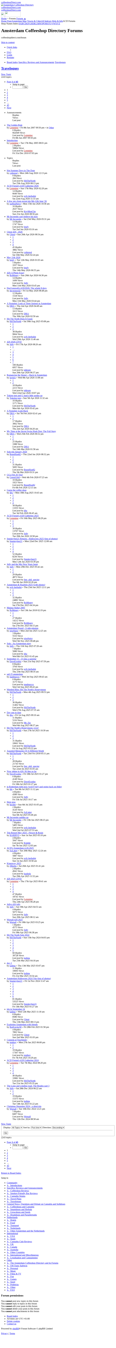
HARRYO (14, 835)
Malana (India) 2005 (16, 608)
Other (51, 127)
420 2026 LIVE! (14, 342)
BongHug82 (15, 454)
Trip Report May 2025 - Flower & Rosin (25, 833)
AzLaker (28, 812)
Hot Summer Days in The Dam (21, 170)
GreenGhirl (15, 477)
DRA (12, 306)
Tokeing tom (15, 398)
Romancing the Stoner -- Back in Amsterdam (27, 375)
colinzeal (14, 173)
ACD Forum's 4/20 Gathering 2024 (23, 1060)
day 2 (9, 963)
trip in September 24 (16, 1009)
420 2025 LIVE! (14, 879)
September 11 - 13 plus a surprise (21, 659)
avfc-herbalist (30, 196)
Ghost (12, 234)
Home (4, 18)
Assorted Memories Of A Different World (25, 751)
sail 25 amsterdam (15, 674)
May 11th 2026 (13, 257)
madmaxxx (15, 677)
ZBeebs (13, 866)
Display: (7, 1127)
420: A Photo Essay (15, 273)
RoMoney (14, 275)
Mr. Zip (27, 723)
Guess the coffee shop (16, 490)
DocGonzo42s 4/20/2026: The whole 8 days (27, 288)
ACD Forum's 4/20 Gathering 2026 (23, 186)
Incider (13, 804)
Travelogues (10, 68)
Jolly (26, 283)
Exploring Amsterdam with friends (22, 1024)
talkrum (27, 370)
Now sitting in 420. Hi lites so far (21, 771)
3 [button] (7, 95)
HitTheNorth (30, 181)
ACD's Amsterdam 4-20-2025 (20, 848)
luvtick (13, 377)
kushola (27, 873)
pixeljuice (14, 631)
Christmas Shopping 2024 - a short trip (24, 1106)
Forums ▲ (21, 18)
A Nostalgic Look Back (17, 411)
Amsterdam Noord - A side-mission (22, 628)
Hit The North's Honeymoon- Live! (23, 728)
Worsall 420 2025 (15, 919)
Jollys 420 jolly (13, 904)
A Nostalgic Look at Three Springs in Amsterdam (29, 303)
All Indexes (46, 21)
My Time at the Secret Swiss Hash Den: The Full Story (31, 431)
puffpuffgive (15, 204)
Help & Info (57, 21)
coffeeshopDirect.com (11, 2)
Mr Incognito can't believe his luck (22, 216)
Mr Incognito (15, 219)
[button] (12, 82)
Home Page (6, 21)
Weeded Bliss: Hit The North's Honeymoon (26, 689)
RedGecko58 (16, 1027)
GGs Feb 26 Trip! (15, 475)
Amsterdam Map (19, 21)
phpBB (15, 1328)
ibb (11, 789)
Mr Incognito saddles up (17, 817)
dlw (11, 492)
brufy (26, 227)
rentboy (13, 1042)
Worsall (13, 922)
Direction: (47, 1127)
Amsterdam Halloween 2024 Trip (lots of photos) (29, 978)
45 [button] (8, 105)
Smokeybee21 (16, 541)
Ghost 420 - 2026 (14, 232)
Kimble (27, 843)
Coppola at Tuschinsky (17, 1040)
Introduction (12, 140)
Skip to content (8, 42)
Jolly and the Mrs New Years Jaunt (22, 564)
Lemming (14, 127)
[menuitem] (9, 52)
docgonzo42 (15, 290)
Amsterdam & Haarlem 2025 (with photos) (26, 585)
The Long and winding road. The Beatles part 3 (28, 1086)
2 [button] (7, 92)
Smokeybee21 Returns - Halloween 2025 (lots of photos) (32, 538)
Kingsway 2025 (14, 863)
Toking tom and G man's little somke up (24, 395)
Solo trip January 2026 (17, 452)
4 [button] (7, 97)
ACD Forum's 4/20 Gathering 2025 (23, 515)
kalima (27, 958)
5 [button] (7, 100)
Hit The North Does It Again (20, 319)
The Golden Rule (14, 125)
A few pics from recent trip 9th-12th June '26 (27, 201)
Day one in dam (14, 712)
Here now (11, 802)
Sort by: (27, 1127)
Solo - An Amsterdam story (19, 643)
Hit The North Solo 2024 (18, 935)
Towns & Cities (34, 21)
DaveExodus (15, 661)
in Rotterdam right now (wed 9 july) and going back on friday (34, 787)
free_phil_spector (31, 579)
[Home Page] (11, 16)
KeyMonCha (30, 211)
